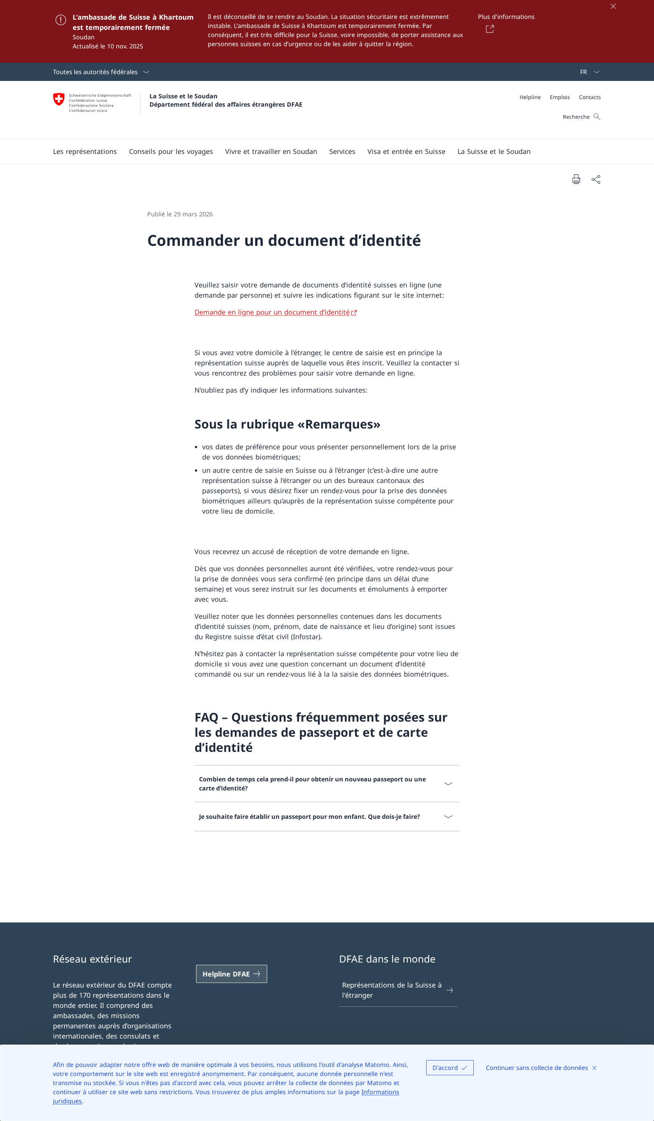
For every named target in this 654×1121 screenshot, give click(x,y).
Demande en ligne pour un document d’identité (272, 312)
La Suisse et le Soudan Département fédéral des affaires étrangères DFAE (225, 100)
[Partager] (596, 179)
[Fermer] (613, 6)
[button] (85, 151)
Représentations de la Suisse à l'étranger (392, 990)
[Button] (488, 28)
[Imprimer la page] (576, 179)
